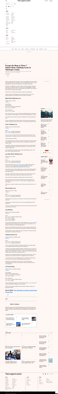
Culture (7, 30)
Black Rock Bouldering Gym (10, 113)
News (12, 31)
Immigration (43, 175)
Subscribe (46, 0)
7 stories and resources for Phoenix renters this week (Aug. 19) (42, 360)
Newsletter (12, 38)
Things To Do (13, 32)
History (7, 31)
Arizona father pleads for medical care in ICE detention (44, 177)
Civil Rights (7, 14)
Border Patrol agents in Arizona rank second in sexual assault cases (44, 169)
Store (7, 39)
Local (28, 377)
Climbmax (7, 245)
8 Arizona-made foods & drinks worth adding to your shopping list (43, 348)
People (7, 32)
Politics (12, 22)
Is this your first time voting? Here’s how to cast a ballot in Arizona (10, 324)
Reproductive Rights (8, 360)
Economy (7, 16)
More (40, 377)
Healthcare (7, 383)
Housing (13, 383)
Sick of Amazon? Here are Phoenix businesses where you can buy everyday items (10, 318)
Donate (51, 0)
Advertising (7, 43)
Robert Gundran (14, 304)
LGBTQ (12, 21)
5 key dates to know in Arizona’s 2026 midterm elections (25, 318)
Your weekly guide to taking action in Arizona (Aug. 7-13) (26, 324)
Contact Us (7, 41)
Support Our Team (49, 381)
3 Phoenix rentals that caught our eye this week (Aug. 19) (43, 366)
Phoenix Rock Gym (14, 198)
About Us (7, 38)
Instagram (7, 157)
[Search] (14, 4)
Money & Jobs (8, 22)
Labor (7, 21)
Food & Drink (13, 30)
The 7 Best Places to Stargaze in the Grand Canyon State (21, 291)
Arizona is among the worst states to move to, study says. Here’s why (44, 139)
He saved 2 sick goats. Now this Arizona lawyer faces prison (46, 120)
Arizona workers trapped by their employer (43, 185)
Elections (7, 17)
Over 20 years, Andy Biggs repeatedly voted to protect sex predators (44, 126)
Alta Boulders (31, 222)
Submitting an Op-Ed (49, 382)
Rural (12, 23)
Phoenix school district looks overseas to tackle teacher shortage (43, 145)
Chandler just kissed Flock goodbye (44, 193)
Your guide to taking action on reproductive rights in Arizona (44, 132)
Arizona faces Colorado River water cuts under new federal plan (44, 162)
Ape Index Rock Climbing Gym (19, 164)
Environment (13, 17)
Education (12, 16)
